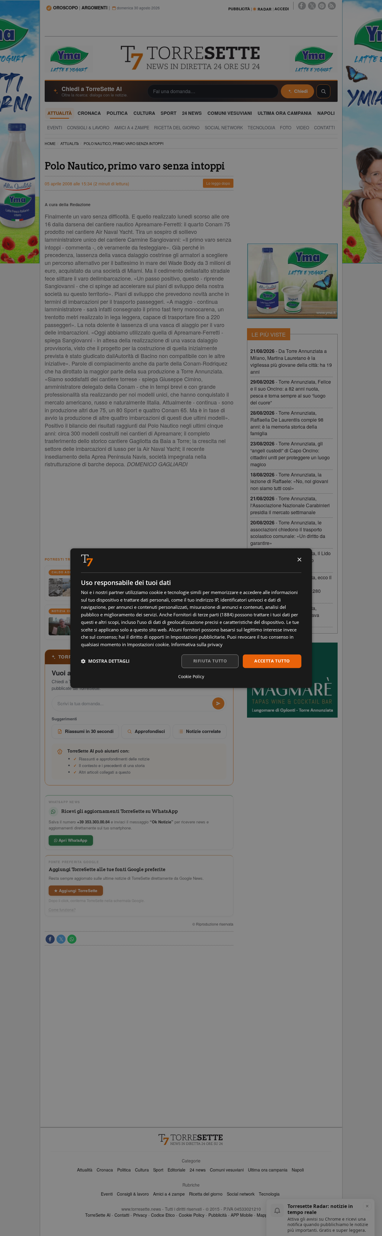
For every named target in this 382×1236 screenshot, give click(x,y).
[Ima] (292, 281)
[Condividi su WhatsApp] (71, 939)
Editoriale (176, 1170)
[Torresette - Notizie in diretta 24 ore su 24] (191, 1139)
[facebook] (302, 6)
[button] (105, 661)
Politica (124, 1170)
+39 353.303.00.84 (93, 822)
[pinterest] (322, 6)
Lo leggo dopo (218, 183)
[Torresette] (191, 58)
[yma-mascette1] (313, 58)
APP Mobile (242, 1215)
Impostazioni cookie (148, 645)
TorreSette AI (98, 1215)
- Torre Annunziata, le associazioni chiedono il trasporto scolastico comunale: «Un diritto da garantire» (287, 533)
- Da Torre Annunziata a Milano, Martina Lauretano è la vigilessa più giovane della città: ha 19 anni (291, 361)
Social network (241, 1194)
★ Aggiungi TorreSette (76, 890)
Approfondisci (150, 731)
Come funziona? (62, 909)
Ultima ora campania (267, 1170)
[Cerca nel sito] (323, 91)
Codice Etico (163, 1215)
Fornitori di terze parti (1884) (203, 615)
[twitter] (312, 6)
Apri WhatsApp (72, 840)
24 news (198, 1170)
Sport (158, 1170)
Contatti (121, 1215)
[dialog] (191, 618)
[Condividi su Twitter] (61, 939)
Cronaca (105, 1170)
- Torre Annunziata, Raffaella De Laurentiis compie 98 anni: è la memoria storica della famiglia (286, 423)
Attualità (84, 1170)
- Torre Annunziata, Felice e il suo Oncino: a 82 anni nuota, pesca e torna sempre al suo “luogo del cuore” (290, 392)
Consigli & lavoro (133, 1194)
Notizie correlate (203, 731)
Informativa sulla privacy (197, 645)
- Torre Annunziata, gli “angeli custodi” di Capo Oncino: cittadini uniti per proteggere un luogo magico (290, 454)
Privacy (140, 1215)
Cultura (142, 1170)
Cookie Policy (191, 1215)
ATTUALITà (69, 143)
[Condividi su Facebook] (50, 939)
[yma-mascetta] (69, 58)
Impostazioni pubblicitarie (198, 637)
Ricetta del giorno (206, 1194)
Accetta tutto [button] (272, 661)
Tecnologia (269, 1194)
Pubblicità (217, 1215)
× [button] (299, 560)
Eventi (107, 1194)
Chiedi (301, 91)
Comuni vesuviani (227, 1170)
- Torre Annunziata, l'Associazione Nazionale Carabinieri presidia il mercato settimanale (290, 505)
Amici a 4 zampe (169, 1194)
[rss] (332, 6)
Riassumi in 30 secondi (89, 731)
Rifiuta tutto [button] (210, 661)
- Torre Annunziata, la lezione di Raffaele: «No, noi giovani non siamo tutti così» (289, 481)
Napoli (298, 1170)
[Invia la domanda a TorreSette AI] (218, 703)
